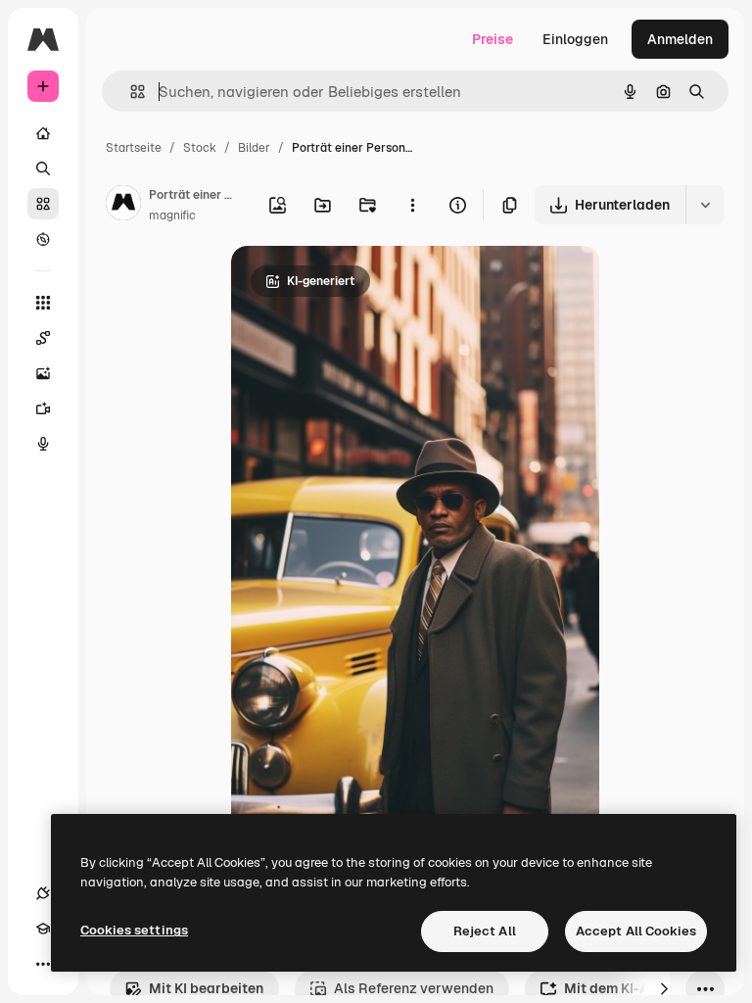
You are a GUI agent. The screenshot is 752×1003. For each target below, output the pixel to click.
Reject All (484, 931)
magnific (172, 215)
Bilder (254, 148)
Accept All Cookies (636, 931)
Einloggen (575, 39)
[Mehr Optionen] (412, 204)
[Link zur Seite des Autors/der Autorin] (123, 205)
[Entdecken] (43, 239)
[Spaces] (43, 338)
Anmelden (680, 39)
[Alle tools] (43, 302)
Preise (492, 39)
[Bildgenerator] (43, 373)
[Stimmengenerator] (43, 443)
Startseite (134, 148)
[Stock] (43, 203)
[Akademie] (43, 928)
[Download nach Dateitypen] (705, 204)
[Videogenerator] (43, 408)
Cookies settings (134, 930)
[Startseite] (43, 133)
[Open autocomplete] (130, 91)
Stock (199, 148)
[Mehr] (43, 963)
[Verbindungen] (43, 893)
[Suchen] (43, 168)
